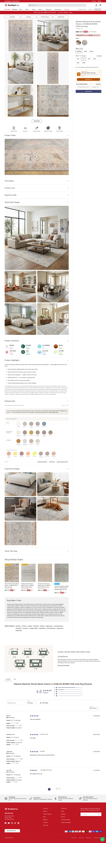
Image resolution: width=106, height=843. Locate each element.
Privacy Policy (74, 837)
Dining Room (67, 651)
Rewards (45, 819)
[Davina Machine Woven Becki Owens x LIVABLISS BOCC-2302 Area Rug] (12, 572)
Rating (28, 700)
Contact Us (64, 808)
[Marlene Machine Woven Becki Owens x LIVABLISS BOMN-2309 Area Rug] (28, 572)
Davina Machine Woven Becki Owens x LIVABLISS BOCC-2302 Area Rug (12, 585)
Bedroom (73, 651)
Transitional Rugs (33, 628)
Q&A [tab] (15, 679)
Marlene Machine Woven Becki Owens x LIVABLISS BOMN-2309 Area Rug (27, 585)
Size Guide (99, 55)
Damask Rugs (61, 16)
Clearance (66, 9)
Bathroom (82, 651)
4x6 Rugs (42, 626)
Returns (63, 816)
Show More (37, 121)
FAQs (62, 811)
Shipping (63, 814)
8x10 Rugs (18, 626)
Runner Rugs (60, 628)
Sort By (91, 706)
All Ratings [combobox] (30, 703)
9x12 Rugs (36, 626)
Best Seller (12, 16)
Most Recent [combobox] (93, 708)
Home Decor (58, 9)
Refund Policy (88, 837)
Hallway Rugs (49, 626)
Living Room (61, 651)
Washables (14, 9)
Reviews (45, 811)
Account (94, 1)
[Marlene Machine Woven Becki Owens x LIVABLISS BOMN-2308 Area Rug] (45, 572)
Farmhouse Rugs (45, 16)
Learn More (98, 84)
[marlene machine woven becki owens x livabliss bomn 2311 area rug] (78, 42)
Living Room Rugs (58, 626)
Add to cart (88, 91)
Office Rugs (18, 628)
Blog (44, 816)
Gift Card (45, 825)
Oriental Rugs (42, 628)
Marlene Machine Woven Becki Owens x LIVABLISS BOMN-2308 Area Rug (44, 585)
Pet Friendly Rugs (51, 628)
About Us (45, 808)
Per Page (58, 788)
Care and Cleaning (65, 819)
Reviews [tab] (8, 679)
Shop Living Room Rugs (63, 665)
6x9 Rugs (30, 626)
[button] (100, 5)
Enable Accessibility (66, 822)
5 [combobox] (56, 789)
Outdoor (90, 9)
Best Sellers (7, 9)
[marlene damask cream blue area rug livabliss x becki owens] (84, 42)
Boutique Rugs (10, 837)
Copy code (97, 35)
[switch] (39, 703)
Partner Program (47, 814)
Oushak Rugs (19, 630)
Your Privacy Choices (97, 837)
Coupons (45, 822)
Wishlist (99, 1)
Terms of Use (81, 837)
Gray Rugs (28, 16)
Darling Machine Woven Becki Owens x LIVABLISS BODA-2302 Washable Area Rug (61, 588)
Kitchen (78, 651)
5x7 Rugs (24, 626)
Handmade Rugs (82, 9)
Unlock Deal (88, 79)
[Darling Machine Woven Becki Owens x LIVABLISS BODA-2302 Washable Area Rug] (61, 572)
